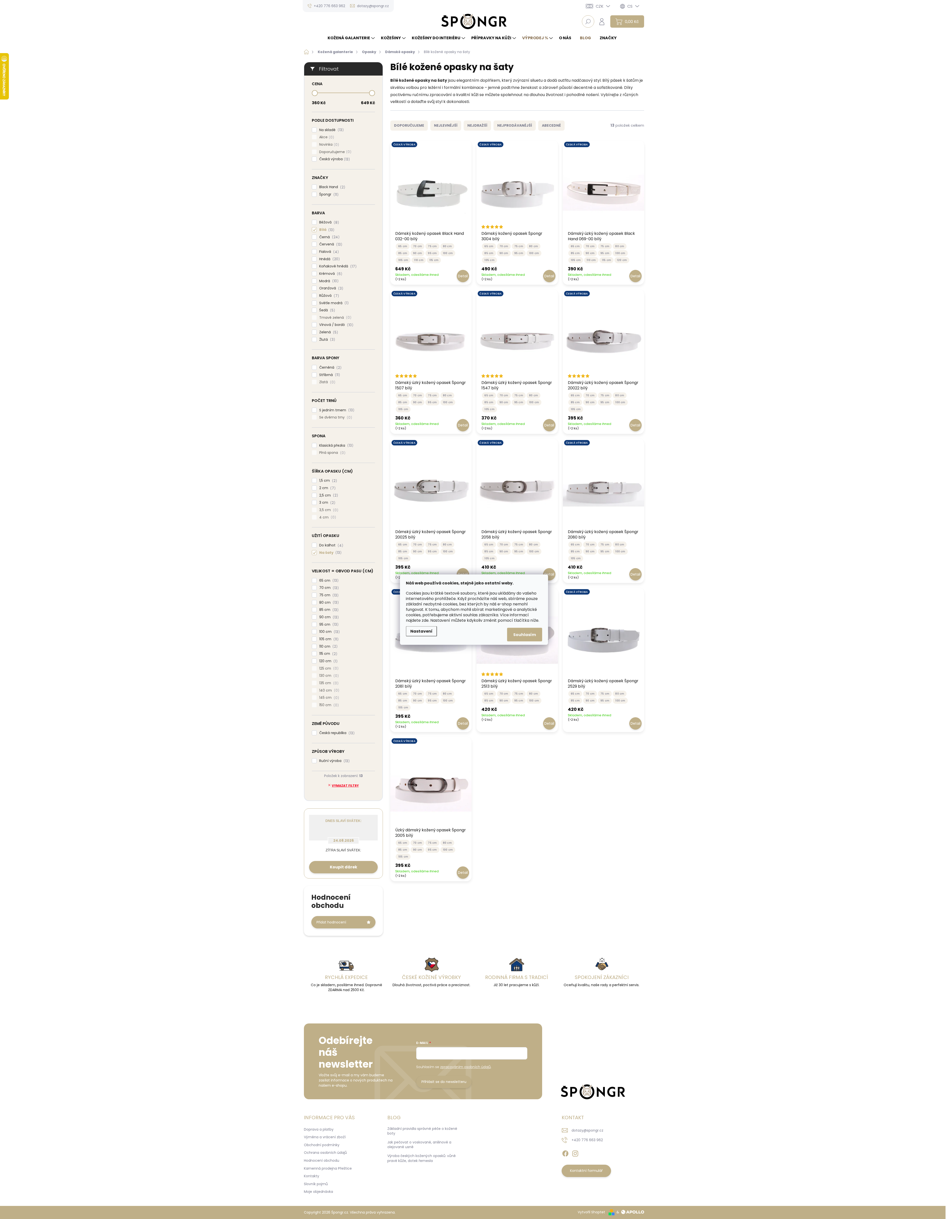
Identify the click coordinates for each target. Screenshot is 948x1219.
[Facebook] (565, 1152)
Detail (463, 276)
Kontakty (311, 1176)
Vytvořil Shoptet (591, 1212)
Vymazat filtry (345, 785)
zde (425, 620)
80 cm (328, 602)
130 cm (328, 675)
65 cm (328, 580)
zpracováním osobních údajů (465, 1066)
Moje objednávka (318, 1191)
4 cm (327, 517)
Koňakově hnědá (337, 266)
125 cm (328, 668)
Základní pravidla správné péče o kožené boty (422, 1131)
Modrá (328, 281)
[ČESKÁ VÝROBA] (431, 186)
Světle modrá (333, 303)
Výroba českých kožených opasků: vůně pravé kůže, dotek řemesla (421, 1158)
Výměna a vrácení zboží (325, 1137)
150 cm (328, 705)
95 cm (328, 624)
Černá (328, 237)
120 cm (327, 661)
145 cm (328, 697)
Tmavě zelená (334, 317)
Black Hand (331, 187)
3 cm (326, 502)
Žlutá (326, 339)
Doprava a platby (319, 1129)
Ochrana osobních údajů (325, 1152)
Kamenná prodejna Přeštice (328, 1168)
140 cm (328, 690)
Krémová (330, 273)
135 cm (328, 683)
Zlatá (326, 382)
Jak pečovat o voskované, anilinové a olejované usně (419, 1145)
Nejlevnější (445, 125)
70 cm (328, 587)
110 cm (327, 646)
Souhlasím (524, 634)
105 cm (328, 639)
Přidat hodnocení (331, 922)
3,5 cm (328, 510)
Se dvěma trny (335, 417)
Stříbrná (328, 375)
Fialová (328, 251)
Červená (330, 244)
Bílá (326, 229)
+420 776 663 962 (587, 1140)
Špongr (328, 194)
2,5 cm (327, 495)
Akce (326, 137)
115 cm (327, 653)
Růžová (328, 295)
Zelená (327, 332)
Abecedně (551, 125)
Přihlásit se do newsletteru (443, 1081)
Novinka (328, 144)
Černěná (329, 367)
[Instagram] (575, 1152)
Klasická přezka (335, 445)
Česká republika (336, 733)
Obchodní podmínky (321, 1144)
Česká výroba (333, 159)
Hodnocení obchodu (321, 1160)
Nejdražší (477, 125)
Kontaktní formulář (586, 1170)
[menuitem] (352, 38)
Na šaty (329, 552)
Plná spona (331, 452)
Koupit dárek (343, 867)
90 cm (328, 617)
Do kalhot (330, 545)
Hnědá (328, 259)
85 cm (328, 609)
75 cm (328, 595)
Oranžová (330, 288)
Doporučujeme (334, 152)
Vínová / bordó (335, 324)
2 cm (326, 488)
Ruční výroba (333, 760)
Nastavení (421, 631)
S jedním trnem (336, 410)
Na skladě (330, 130)
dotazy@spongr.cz (587, 1130)
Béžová (328, 222)
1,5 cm (327, 480)
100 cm (328, 631)
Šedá (326, 310)
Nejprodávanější (514, 125)
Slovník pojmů (316, 1183)
